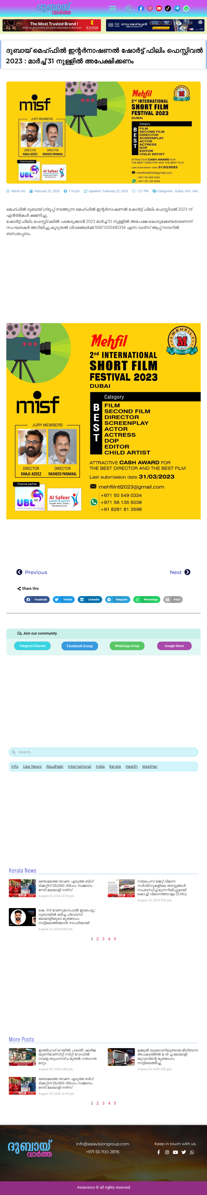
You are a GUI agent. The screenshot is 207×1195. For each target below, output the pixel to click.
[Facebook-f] (159, 1152)
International (79, 766)
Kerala (115, 766)
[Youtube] (175, 1152)
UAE (195, 191)
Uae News (32, 766)
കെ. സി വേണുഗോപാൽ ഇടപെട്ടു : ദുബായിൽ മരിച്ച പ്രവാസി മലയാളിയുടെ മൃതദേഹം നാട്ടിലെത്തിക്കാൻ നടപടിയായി (67, 916)
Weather (150, 766)
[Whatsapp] (192, 1152)
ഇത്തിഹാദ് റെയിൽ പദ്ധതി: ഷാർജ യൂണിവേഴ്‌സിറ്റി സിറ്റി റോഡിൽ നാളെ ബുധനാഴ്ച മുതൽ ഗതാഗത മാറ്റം (67, 1056)
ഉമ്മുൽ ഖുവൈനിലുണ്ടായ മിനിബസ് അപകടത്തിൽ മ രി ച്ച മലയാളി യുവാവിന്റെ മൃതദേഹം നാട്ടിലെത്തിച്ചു (167, 1056)
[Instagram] (167, 1152)
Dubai (179, 191)
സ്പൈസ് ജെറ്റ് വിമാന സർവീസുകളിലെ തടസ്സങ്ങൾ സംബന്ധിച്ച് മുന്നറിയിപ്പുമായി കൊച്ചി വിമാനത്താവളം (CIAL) (162, 887)
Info (188, 191)
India (100, 766)
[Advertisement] (103, 275)
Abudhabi (54, 766)
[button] (112, 8)
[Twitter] (184, 1152)
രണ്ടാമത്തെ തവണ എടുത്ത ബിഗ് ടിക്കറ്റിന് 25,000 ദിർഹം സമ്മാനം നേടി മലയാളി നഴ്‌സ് (65, 885)
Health (131, 766)
